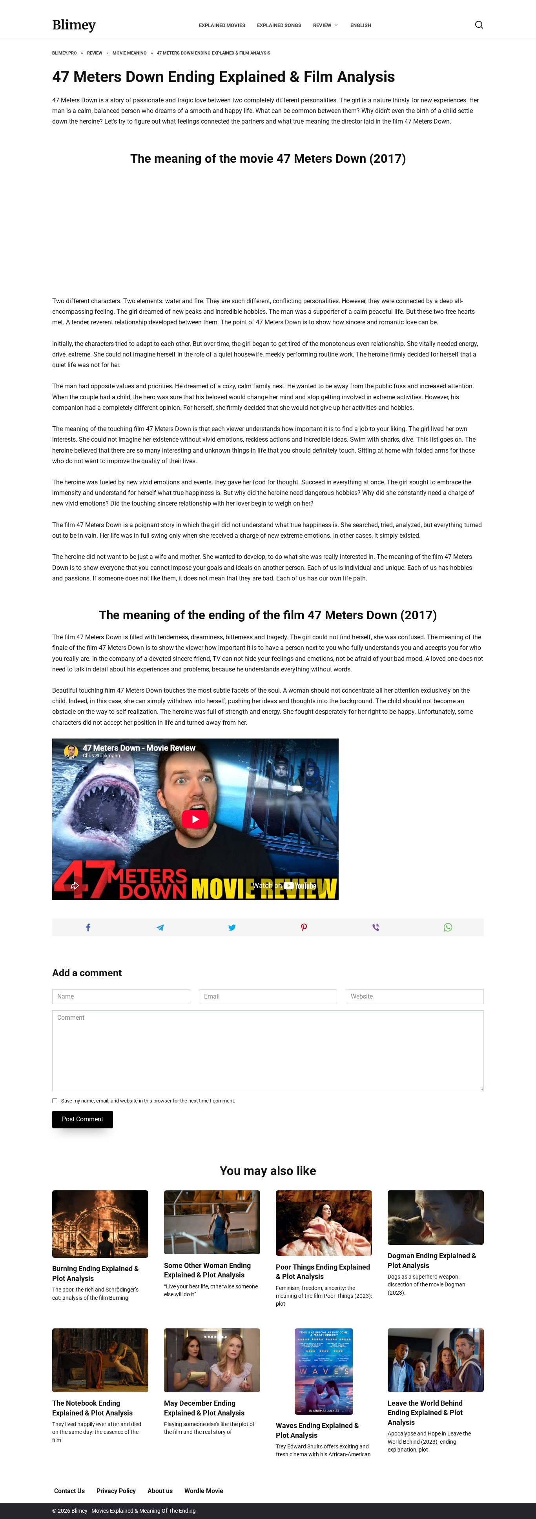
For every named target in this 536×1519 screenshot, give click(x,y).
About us (160, 1491)
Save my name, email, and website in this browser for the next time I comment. (148, 1101)
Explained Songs (279, 25)
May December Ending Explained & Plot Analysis (204, 1408)
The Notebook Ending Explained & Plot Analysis (92, 1408)
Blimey (74, 25)
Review (322, 25)
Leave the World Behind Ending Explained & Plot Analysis (425, 1412)
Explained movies (222, 25)
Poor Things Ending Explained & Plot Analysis (323, 1272)
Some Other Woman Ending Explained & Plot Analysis (207, 1270)
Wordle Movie (203, 1491)
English (360, 25)
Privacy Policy (116, 1491)
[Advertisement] (268, 230)
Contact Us (69, 1491)
